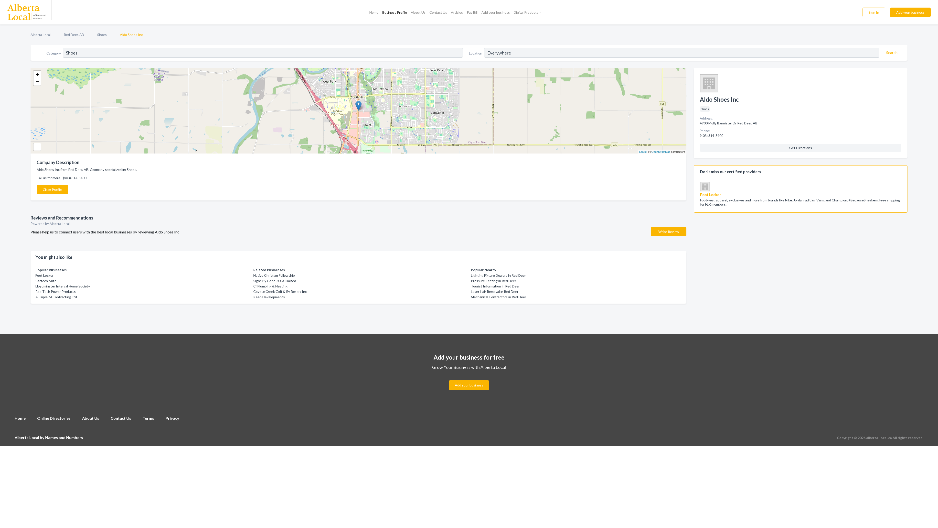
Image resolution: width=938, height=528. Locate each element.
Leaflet (643, 152)
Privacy (172, 418)
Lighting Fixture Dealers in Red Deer (498, 275)
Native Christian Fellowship (274, 275)
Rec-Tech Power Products (55, 291)
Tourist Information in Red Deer (495, 286)
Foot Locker (44, 275)
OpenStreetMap (660, 152)
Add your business (495, 12)
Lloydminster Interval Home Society (62, 286)
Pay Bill (472, 12)
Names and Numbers (64, 437)
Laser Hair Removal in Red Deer (494, 291)
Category (53, 53)
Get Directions (800, 148)
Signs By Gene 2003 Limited (274, 281)
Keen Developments (269, 297)
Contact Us (438, 12)
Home (373, 12)
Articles (457, 12)
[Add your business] (469, 379)
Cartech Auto (45, 281)
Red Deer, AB (74, 35)
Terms (148, 418)
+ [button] (37, 74)
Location (475, 53)
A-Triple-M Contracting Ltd (56, 297)
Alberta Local (41, 35)
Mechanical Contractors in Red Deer (498, 297)
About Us (418, 12)
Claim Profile (52, 189)
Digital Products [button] (526, 12)
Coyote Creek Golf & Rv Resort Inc (280, 291)
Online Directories (54, 418)
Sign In (874, 12)
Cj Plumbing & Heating (270, 286)
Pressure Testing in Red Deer (493, 281)
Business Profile (394, 12)
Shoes (102, 35)
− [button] (37, 82)
